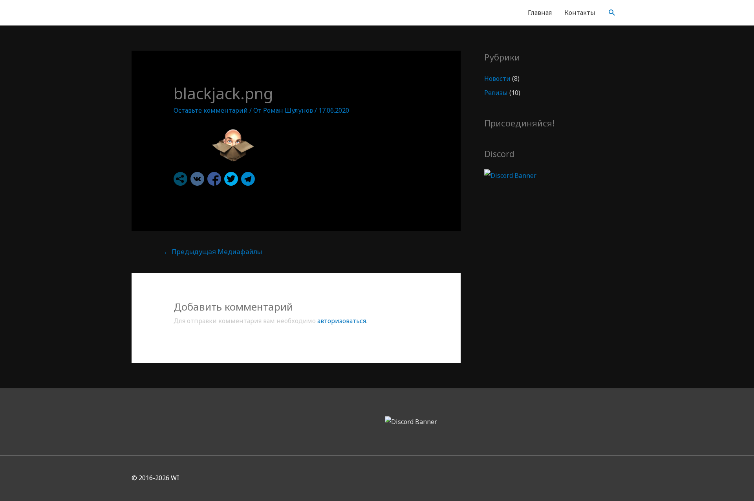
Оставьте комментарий (211, 110)
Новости (497, 78)
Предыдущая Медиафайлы (212, 251)
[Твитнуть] (231, 179)
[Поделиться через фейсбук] (214, 179)
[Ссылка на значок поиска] (612, 13)
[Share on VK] (197, 179)
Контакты (579, 12)
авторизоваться (341, 320)
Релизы (496, 92)
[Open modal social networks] (180, 179)
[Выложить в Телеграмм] (248, 179)
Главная (540, 12)
